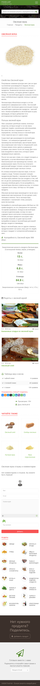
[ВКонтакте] (2, 395)
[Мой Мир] (8, 395)
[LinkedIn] (16, 395)
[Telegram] (24, 395)
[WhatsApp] (21, 395)
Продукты (18, 25)
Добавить (20, 531)
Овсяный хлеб (7, 365)
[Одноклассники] (5, 395)
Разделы (4, 537)
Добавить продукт (21, 636)
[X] (11, 395)
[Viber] (19, 395)
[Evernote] (13, 395)
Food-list (7, 3)
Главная (10, 25)
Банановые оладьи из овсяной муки (17, 331)
